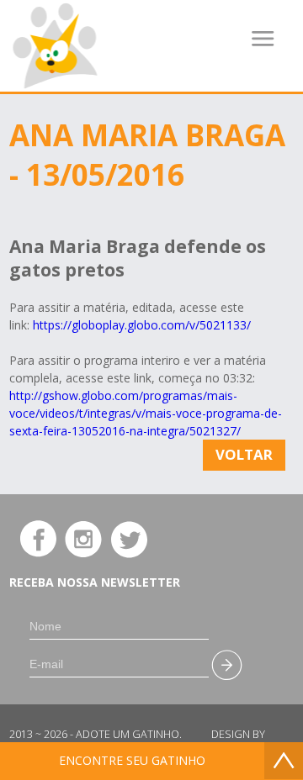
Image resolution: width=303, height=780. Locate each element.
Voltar (244, 454)
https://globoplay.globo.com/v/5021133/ (140, 325)
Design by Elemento (238, 741)
